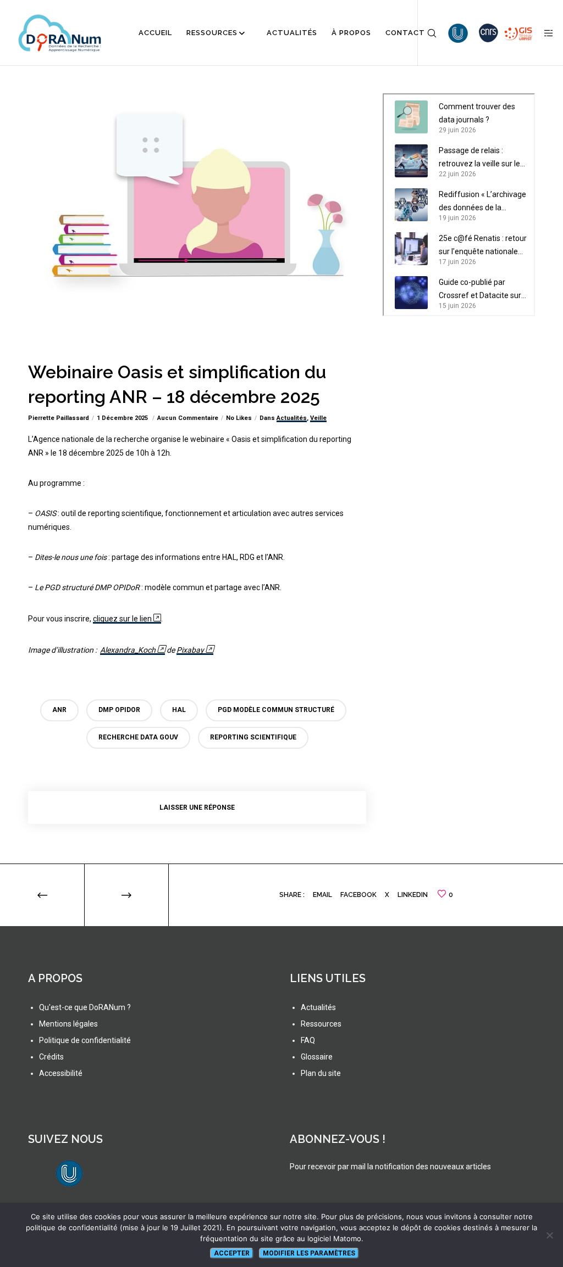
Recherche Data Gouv (138, 737)
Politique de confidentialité (85, 1040)
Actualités (292, 418)
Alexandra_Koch (128, 650)
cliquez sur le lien (122, 618)
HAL (179, 710)
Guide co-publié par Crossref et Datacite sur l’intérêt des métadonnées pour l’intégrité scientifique (480, 290)
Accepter (232, 1253)
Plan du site (321, 1073)
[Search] (428, 33)
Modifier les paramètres (309, 1253)
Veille (318, 418)
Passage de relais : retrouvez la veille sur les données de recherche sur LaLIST (481, 158)
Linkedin (413, 895)
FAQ (308, 1040)
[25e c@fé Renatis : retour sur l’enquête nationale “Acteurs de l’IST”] (411, 249)
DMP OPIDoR (119, 710)
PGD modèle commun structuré (276, 710)
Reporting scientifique (253, 737)
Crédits (51, 1056)
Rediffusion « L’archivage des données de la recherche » (482, 202)
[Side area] (545, 33)
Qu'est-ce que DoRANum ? (85, 1007)
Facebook (358, 895)
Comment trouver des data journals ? (477, 113)
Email (322, 895)
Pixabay (190, 650)
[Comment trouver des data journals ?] (411, 117)
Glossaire (317, 1056)
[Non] (549, 1235)
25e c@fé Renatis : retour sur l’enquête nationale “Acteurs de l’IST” (483, 246)
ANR (59, 710)
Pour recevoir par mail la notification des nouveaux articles (390, 1166)
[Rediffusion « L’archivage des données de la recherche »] (411, 205)
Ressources (321, 1023)
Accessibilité (60, 1073)
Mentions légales (68, 1023)
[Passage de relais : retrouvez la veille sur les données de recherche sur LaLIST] (411, 161)
